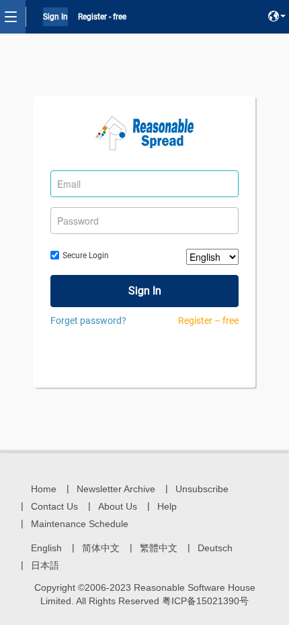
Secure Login (86, 255)
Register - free (102, 16)
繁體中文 (158, 548)
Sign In (55, 16)
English (46, 548)
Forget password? (88, 320)
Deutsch (215, 548)
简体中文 (101, 548)
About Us (117, 506)
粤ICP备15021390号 (205, 600)
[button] (277, 16)
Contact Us (54, 506)
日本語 (45, 565)
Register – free (208, 320)
